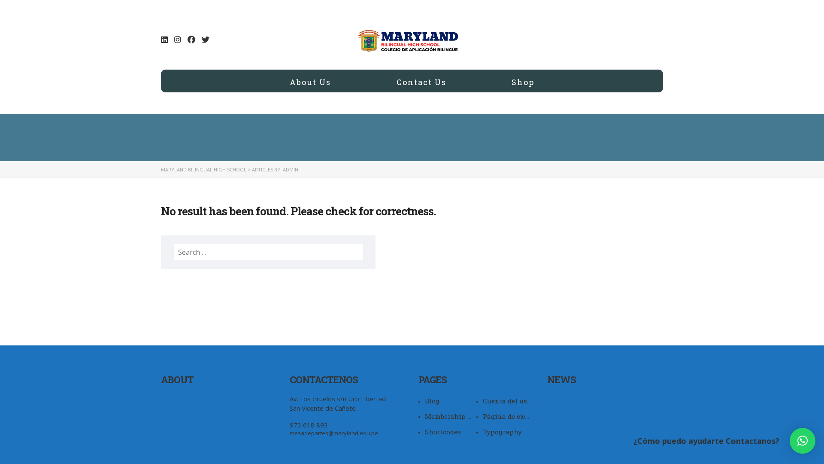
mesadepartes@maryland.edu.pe (334, 433)
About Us (310, 82)
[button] (802, 441)
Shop (523, 82)
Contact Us (421, 82)
